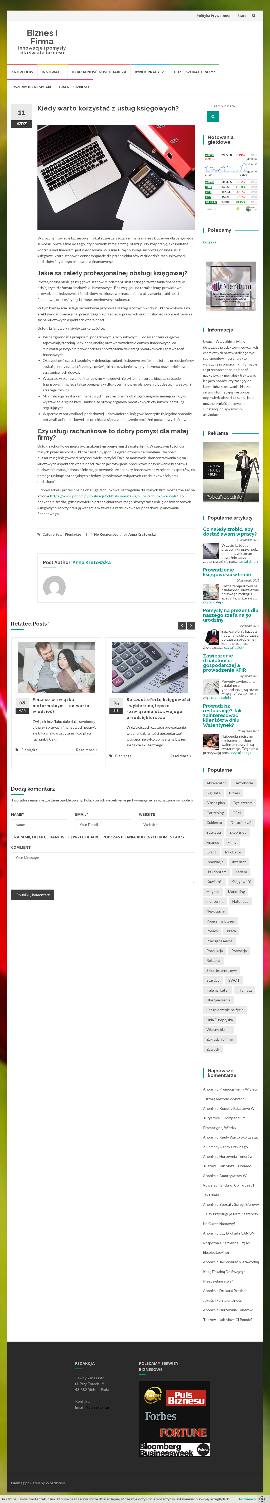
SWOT (234, 980)
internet (239, 861)
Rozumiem (247, 1499)
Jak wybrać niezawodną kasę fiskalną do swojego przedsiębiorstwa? (231, 1271)
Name (17, 814)
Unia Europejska (219, 1019)
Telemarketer (217, 990)
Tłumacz (245, 990)
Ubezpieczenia (218, 1000)
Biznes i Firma (42, 37)
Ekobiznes (238, 832)
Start (242, 15)
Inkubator (233, 852)
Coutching (215, 812)
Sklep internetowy (221, 970)
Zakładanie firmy (220, 1039)
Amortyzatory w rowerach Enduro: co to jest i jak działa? (228, 1185)
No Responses (106, 534)
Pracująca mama (219, 941)
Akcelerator (216, 783)
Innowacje (53, 71)
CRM (237, 812)
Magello (212, 891)
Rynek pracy (147, 71)
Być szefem (243, 802)
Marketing (236, 891)
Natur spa (240, 901)
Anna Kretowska (142, 534)
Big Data (213, 793)
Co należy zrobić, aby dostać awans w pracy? (230, 531)
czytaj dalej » (248, 561)
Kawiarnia (214, 881)
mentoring (215, 901)
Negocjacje (215, 911)
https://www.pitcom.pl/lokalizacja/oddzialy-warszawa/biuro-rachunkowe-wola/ (114, 496)
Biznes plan (215, 802)
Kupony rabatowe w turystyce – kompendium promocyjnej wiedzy (228, 1118)
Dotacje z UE (241, 822)
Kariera (241, 872)
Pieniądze (73, 534)
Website (147, 814)
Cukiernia (214, 822)
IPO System (216, 872)
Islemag (18, 1483)
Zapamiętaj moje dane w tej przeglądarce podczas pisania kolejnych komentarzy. (100, 836)
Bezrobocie (244, 783)
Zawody (213, 1049)
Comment (21, 847)
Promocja (239, 950)
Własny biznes (218, 1029)
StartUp (213, 980)
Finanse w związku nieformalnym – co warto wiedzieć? (61, 705)
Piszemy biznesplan (31, 86)
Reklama (213, 960)
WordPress (56, 1483)
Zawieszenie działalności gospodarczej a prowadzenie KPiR (224, 663)
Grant (211, 852)
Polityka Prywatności (214, 15)
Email (82, 814)
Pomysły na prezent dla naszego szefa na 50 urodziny (230, 615)
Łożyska (209, 242)
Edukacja (213, 832)
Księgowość (241, 881)
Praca (231, 931)
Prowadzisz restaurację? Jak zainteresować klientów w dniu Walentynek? (222, 715)
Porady (212, 931)
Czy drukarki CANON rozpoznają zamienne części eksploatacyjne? (228, 1243)
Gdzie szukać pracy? (194, 71)
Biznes (234, 793)
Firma (232, 842)
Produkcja (214, 950)
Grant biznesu (74, 86)
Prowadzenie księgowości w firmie (227, 572)
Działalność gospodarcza (99, 71)
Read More (85, 750)
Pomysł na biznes (220, 921)
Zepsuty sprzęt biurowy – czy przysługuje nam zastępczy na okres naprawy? (231, 1214)
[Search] (213, 116)
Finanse (212, 842)
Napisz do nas (97, 1407)
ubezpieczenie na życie (225, 1009)
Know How (22, 71)
